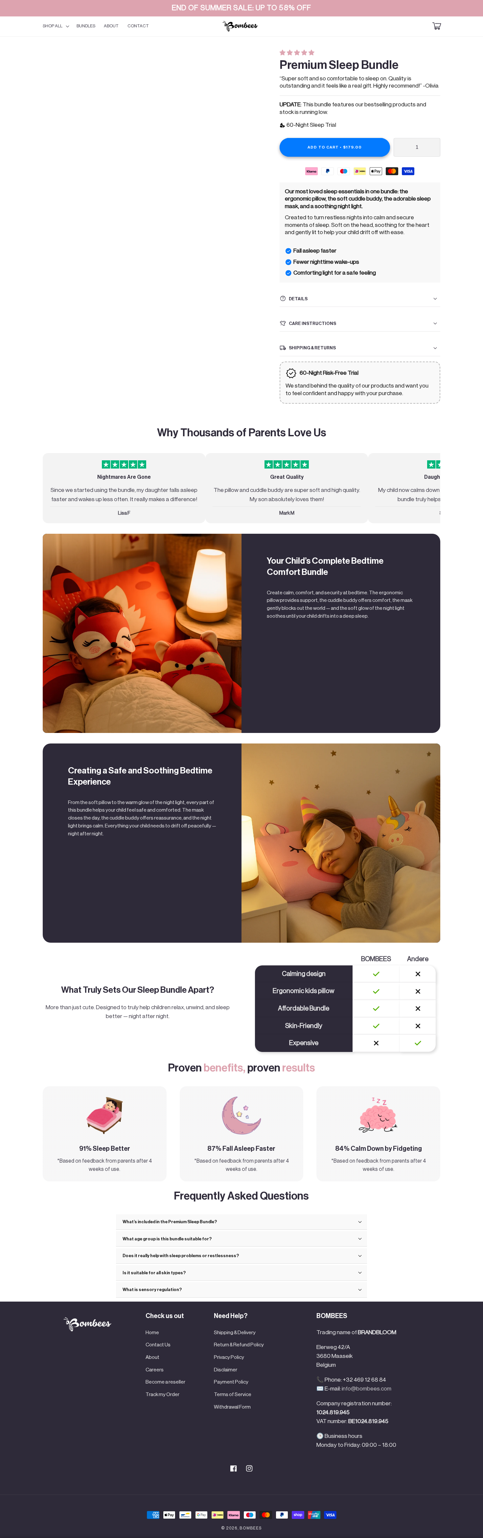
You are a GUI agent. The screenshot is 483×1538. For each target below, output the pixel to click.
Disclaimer (225, 1369)
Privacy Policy (229, 1357)
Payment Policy (231, 1382)
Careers (155, 1369)
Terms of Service (232, 1394)
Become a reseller (165, 1382)
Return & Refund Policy (239, 1344)
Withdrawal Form (232, 1407)
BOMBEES (251, 1528)
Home (152, 1332)
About (152, 1357)
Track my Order (162, 1394)
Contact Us (158, 1344)
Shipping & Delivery (235, 1332)
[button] (297, 53)
